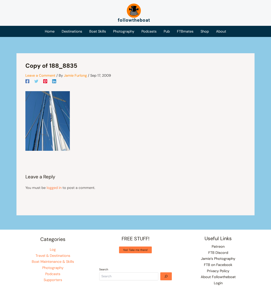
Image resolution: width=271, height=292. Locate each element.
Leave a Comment (40, 75)
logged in (54, 187)
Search (103, 269)
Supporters (53, 279)
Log (53, 249)
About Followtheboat (218, 277)
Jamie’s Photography (218, 258)
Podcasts (52, 274)
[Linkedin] (54, 81)
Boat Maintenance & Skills (53, 261)
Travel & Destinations (53, 255)
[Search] (166, 276)
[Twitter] (36, 81)
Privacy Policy (218, 271)
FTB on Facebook (218, 264)
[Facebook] (27, 81)
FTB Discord (218, 252)
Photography (52, 267)
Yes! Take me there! (135, 250)
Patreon (218, 246)
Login (218, 283)
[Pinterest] (45, 81)
